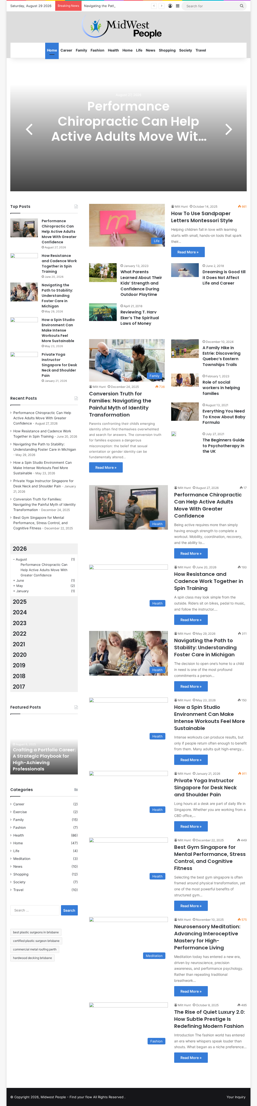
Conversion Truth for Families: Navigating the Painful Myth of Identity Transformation (120, 404)
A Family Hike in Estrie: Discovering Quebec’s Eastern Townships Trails (221, 356)
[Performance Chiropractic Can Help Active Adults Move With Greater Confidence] (24, 227)
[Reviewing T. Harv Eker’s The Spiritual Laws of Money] (103, 312)
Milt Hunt (181, 206)
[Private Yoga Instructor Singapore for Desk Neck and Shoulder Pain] (24, 361)
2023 (20, 623)
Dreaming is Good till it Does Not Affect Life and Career (224, 277)
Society (185, 50)
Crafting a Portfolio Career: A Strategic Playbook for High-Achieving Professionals (44, 759)
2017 (19, 687)
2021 (19, 644)
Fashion (97, 50)
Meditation (21, 859)
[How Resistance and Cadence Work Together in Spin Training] (24, 262)
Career (66, 50)
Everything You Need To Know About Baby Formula (224, 416)
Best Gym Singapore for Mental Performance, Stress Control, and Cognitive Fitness (210, 858)
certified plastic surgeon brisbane (36, 941)
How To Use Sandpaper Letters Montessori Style (202, 217)
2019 (19, 665)
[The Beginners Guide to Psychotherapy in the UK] (173, 433)
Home (52, 50)
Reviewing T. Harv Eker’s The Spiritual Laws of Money (139, 317)
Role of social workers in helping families (221, 387)
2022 (19, 634)
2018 (19, 676)
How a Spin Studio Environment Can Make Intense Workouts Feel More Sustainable (209, 718)
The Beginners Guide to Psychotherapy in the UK (223, 445)
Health (113, 50)
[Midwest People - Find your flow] (128, 27)
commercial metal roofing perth (34, 949)
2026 (20, 549)
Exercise (20, 812)
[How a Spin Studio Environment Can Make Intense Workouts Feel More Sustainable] (24, 326)
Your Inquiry (236, 1097)
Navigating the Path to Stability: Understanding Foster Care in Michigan (140, 6)
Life (139, 50)
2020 (20, 655)
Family (81, 50)
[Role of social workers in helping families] (185, 380)
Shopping (167, 50)
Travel (201, 50)
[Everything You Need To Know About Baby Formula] (185, 411)
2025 (20, 602)
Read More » (188, 252)
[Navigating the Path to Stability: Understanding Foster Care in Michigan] (24, 292)
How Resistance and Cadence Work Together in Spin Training (208, 581)
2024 (20, 612)
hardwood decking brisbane (32, 958)
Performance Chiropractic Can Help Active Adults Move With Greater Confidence (128, 128)
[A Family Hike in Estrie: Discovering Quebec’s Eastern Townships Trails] (185, 348)
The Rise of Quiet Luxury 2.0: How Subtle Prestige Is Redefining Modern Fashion (209, 1019)
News (150, 50)
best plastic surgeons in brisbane (36, 932)
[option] (128, 128)
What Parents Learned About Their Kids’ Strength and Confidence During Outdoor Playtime (141, 283)
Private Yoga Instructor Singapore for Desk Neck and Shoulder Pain (205, 787)
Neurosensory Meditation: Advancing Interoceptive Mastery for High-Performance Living (207, 937)
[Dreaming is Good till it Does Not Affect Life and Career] (185, 270)
